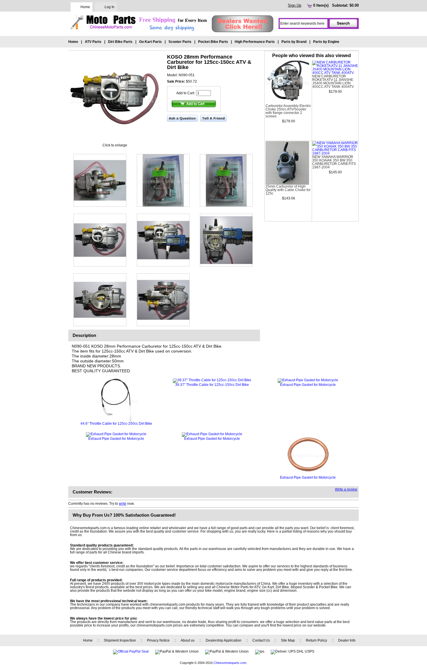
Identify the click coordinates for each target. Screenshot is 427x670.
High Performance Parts (255, 42)
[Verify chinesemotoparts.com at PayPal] (131, 651)
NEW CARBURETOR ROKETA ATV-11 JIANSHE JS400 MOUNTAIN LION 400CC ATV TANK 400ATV (333, 81)
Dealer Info (347, 640)
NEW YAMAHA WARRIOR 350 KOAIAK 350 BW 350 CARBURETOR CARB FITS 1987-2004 (334, 162)
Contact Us (261, 640)
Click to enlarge (115, 145)
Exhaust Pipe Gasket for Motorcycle (308, 385)
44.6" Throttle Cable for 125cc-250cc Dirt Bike (116, 424)
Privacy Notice (158, 640)
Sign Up (294, 5)
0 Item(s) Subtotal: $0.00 (335, 5)
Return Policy (316, 640)
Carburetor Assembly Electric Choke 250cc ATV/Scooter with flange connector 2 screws (288, 111)
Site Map (288, 640)
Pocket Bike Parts (213, 42)
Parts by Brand (293, 42)
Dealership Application (223, 640)
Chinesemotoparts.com (230, 662)
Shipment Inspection (120, 640)
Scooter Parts (179, 42)
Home (85, 7)
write (122, 504)
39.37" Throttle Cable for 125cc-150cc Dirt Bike (212, 385)
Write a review (346, 489)
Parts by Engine (326, 42)
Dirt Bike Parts (120, 42)
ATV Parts (93, 42)
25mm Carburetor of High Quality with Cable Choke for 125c (288, 189)
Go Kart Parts (150, 42)
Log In (109, 7)
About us (188, 640)
